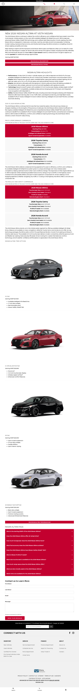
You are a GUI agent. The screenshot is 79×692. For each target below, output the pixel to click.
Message (8, 601)
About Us (62, 645)
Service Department (29, 645)
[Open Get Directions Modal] (54, 4)
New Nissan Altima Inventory (39, 61)
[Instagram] (73, 633)
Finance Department (47, 645)
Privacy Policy (23, 676)
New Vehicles (8, 645)
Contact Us (62, 648)
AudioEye (58, 676)
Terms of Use (49, 676)
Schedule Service (28, 648)
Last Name (8, 589)
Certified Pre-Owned (10, 652)
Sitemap (40, 676)
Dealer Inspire (54, 680)
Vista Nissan (46, 678)
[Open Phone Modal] (44, 4)
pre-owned (38, 52)
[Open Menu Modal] (74, 4)
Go (51, 626)
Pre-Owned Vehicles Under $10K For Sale (12, 655)
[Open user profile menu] (66, 689)
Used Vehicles (8, 648)
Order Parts (26, 655)
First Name (8, 583)
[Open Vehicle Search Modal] (64, 4)
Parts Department (28, 652)
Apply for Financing (47, 648)
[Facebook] (69, 633)
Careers (61, 652)
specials (12, 54)
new (30, 52)
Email (7, 595)
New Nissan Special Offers (39, 64)
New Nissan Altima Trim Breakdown (39, 522)
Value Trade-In (45, 652)
